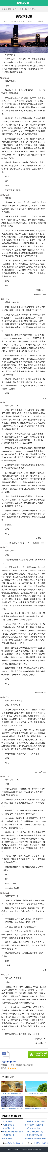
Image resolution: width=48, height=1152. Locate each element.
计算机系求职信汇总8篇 (34, 1135)
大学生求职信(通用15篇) (34, 1132)
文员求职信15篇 (8, 1135)
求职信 (33, 9)
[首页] (23, 3)
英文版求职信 (7, 1121)
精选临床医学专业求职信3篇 (12, 1132)
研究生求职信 (7, 1138)
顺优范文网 (20, 1149)
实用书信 (23, 9)
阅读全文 (31, 21)
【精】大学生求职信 (32, 1128)
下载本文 (40, 21)
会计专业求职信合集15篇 (34, 1125)
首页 (14, 9)
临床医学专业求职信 (41, 1143)
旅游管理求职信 (8, 1128)
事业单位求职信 (8, 1125)
